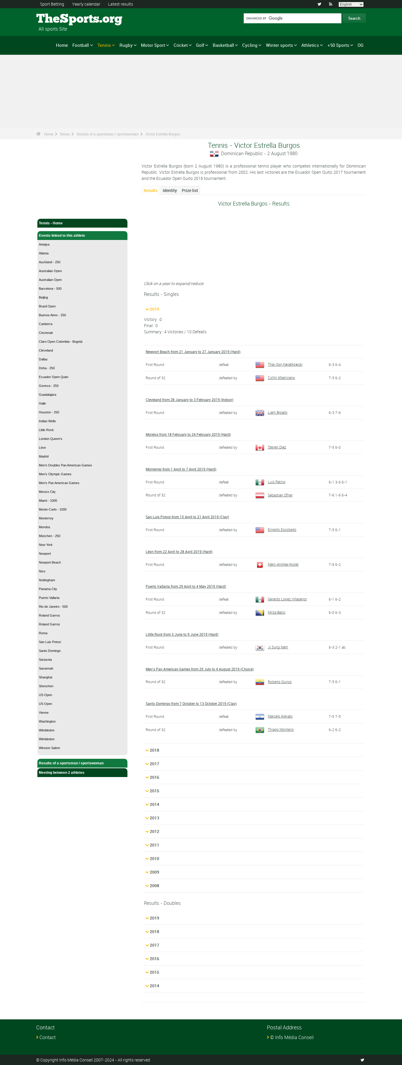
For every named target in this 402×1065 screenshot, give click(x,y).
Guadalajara (47, 394)
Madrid (44, 456)
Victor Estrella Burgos (163, 134)
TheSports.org (58, 19)
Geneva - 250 (49, 385)
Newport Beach (50, 562)
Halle (42, 403)
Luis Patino (276, 481)
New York (46, 544)
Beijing (43, 297)
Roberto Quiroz (280, 681)
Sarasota (45, 659)
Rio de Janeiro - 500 (53, 606)
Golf (200, 45)
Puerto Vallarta (49, 597)
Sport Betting (52, 4)
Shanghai (45, 677)
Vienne (44, 712)
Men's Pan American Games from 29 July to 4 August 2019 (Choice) (200, 669)
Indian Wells (47, 421)
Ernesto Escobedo (282, 529)
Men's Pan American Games (59, 483)
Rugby (126, 45)
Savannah (46, 668)
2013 (154, 818)
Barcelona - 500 (50, 288)
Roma (43, 633)
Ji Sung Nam (278, 647)
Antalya (44, 244)
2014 (154, 804)
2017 (154, 763)
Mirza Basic (276, 612)
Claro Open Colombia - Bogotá (60, 341)
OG (360, 45)
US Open (45, 695)
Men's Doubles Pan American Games (65, 465)
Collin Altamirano (281, 377)
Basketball (223, 45)
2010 (154, 858)
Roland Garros (49, 615)
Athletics (310, 45)
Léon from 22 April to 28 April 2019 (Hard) (179, 551)
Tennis (104, 45)
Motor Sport (153, 45)
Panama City (48, 589)
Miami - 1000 (48, 500)
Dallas (43, 359)
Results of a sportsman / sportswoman (108, 134)
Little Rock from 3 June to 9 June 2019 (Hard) (182, 634)
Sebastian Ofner (280, 495)
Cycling (250, 45)
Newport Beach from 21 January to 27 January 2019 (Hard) (193, 351)
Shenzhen (46, 686)
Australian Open (50, 271)
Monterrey (46, 518)
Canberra (45, 324)
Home (62, 45)
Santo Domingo (50, 650)
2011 (154, 845)
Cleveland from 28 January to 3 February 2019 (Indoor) (189, 399)
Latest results (120, 4)
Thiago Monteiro (281, 729)
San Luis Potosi (50, 642)
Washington (47, 721)
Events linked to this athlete (62, 235)
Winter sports (279, 45)
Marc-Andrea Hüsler (283, 564)
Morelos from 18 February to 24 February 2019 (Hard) (188, 434)
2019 (154, 309)
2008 (154, 885)
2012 (154, 831)
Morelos (44, 527)
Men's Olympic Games (55, 474)
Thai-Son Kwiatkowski (285, 364)
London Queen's (50, 438)
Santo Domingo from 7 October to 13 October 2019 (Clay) (191, 703)
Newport (45, 553)
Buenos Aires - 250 (52, 315)
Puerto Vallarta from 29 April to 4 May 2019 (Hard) (186, 586)
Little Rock (46, 430)
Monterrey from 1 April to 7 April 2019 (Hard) (181, 469)
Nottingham (47, 580)
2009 (154, 872)
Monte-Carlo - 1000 (53, 509)
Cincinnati (46, 332)
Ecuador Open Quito (53, 377)
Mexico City (47, 491)
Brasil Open (47, 306)
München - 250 (49, 536)
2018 (154, 750)
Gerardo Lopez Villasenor (287, 599)
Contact (47, 1037)
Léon (42, 447)
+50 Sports (338, 45)
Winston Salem (49, 748)
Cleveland (46, 350)
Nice (42, 571)
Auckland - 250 (49, 262)
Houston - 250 (49, 412)
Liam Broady (278, 412)
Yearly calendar (86, 4)
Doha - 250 (47, 368)
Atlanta (44, 253)
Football (80, 45)
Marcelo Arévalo (280, 716)
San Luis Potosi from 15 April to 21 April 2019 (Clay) (187, 516)
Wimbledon (46, 730)
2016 (154, 777)
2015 (154, 791)
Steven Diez (277, 447)
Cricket (181, 45)
